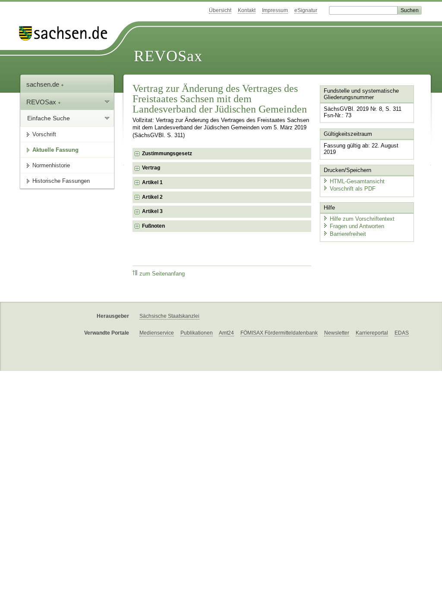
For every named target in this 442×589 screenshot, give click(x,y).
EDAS (402, 333)
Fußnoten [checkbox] (153, 226)
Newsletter (336, 333)
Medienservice (156, 333)
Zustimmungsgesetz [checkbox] (167, 153)
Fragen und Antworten (357, 226)
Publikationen (196, 333)
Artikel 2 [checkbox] (152, 197)
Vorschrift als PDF (353, 188)
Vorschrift (44, 134)
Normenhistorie (51, 165)
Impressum (275, 10)
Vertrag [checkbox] (151, 168)
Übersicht (220, 10)
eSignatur (305, 10)
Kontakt (247, 10)
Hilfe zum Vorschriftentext (362, 219)
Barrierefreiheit (348, 234)
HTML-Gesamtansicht (357, 181)
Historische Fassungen (61, 181)
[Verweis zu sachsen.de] (66, 33)
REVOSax (168, 56)
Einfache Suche (48, 118)
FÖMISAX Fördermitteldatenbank (279, 333)
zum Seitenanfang (162, 274)
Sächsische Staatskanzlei (169, 316)
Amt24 (226, 333)
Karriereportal (372, 333)
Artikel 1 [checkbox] (152, 182)
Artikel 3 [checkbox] (152, 211)
